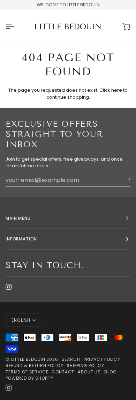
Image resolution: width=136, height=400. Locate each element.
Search (71, 359)
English (21, 320)
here (116, 90)
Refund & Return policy (34, 366)
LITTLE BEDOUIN (28, 359)
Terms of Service (27, 372)
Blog (110, 372)
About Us (89, 372)
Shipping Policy (85, 366)
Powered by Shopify (30, 378)
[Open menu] (16, 26)
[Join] (124, 179)
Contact (63, 372)
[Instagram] (9, 287)
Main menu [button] (18, 218)
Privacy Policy (102, 359)
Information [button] (21, 239)
